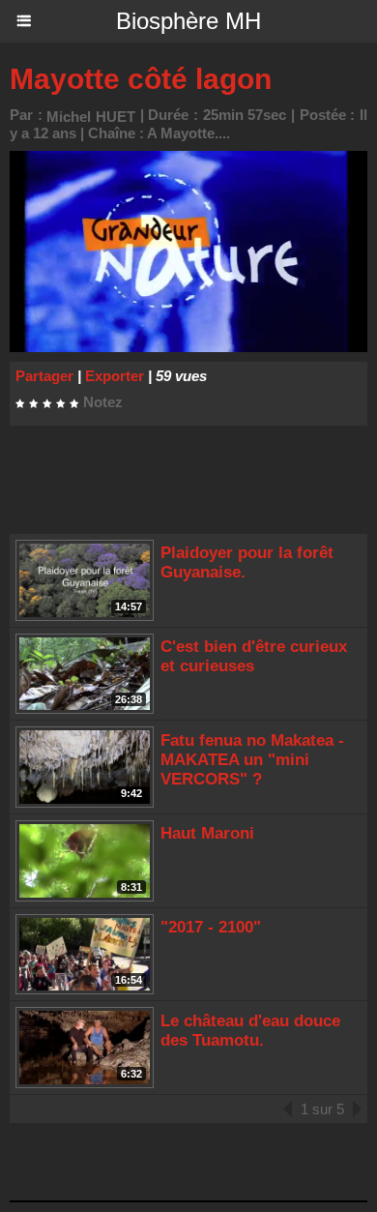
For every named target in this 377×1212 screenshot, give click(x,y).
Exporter (114, 376)
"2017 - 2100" (210, 927)
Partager (44, 376)
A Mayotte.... (188, 133)
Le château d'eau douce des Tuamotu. (250, 1030)
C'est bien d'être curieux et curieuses (253, 656)
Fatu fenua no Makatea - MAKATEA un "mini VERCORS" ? (252, 759)
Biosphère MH (188, 21)
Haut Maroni (207, 833)
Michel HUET (90, 116)
